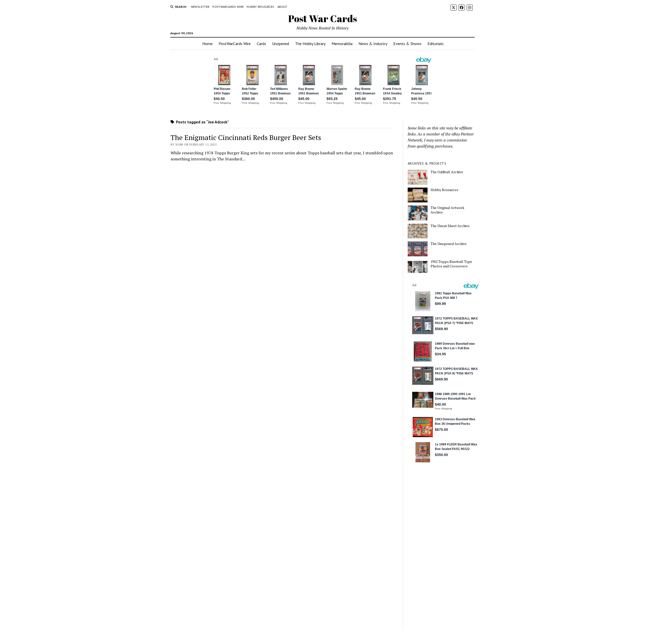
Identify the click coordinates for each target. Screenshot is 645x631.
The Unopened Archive (449, 243)
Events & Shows (407, 43)
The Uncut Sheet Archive (450, 226)
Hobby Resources (260, 7)
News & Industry (373, 43)
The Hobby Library (310, 43)
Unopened (280, 43)
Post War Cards (322, 18)
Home (207, 43)
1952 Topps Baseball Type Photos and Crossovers (451, 263)
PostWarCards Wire (228, 7)
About (282, 7)
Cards (261, 43)
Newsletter (200, 7)
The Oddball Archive (447, 172)
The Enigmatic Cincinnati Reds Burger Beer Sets (246, 137)
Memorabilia (342, 43)
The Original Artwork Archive (447, 210)
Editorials (436, 43)
